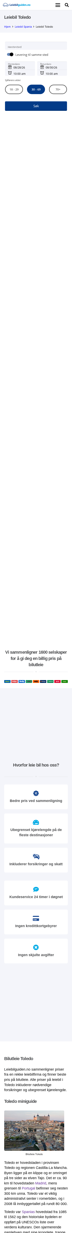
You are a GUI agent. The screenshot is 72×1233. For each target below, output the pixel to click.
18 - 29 (13, 89)
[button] (57, 5)
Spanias (28, 1212)
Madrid (40, 1183)
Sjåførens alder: (13, 80)
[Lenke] (16, 5)
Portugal (28, 1188)
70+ (58, 89)
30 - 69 (35, 89)
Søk (36, 106)
